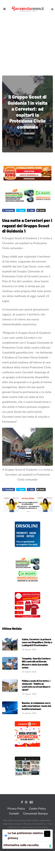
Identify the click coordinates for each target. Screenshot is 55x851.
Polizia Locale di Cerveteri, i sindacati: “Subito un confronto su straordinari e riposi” (36, 685)
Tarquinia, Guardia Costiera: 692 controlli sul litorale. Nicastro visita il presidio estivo (36, 663)
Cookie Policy (37, 809)
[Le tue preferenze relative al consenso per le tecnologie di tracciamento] (50, 846)
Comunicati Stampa (35, 813)
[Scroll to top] (47, 834)
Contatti (14, 813)
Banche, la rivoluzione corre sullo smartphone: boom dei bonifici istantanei (36, 705)
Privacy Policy (16, 809)
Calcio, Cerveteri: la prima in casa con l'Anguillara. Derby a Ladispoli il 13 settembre (37, 642)
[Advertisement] (27, 41)
